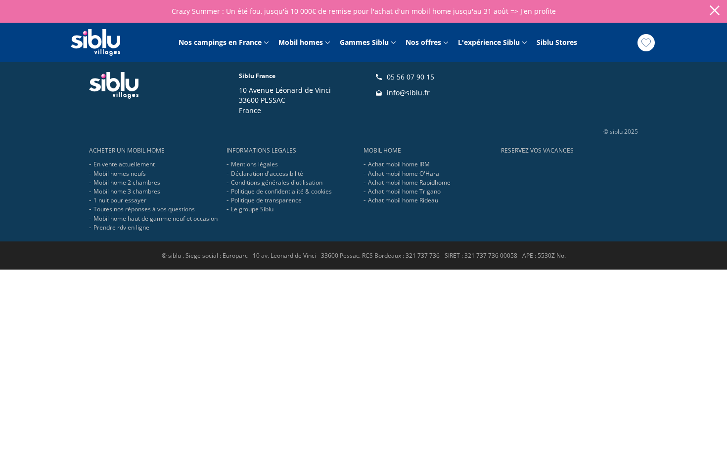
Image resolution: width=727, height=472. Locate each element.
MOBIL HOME (382, 150)
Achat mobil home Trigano (404, 191)
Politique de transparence (266, 200)
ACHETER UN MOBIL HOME (127, 150)
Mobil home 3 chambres (126, 191)
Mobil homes (300, 42)
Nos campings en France (220, 42)
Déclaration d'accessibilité (267, 173)
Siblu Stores (557, 42)
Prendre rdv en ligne (121, 227)
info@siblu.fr (408, 92)
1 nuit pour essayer (119, 200)
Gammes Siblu (364, 42)
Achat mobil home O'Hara (403, 173)
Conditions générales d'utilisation (276, 182)
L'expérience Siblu (489, 42)
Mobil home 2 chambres (126, 182)
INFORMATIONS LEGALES (261, 150)
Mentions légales (254, 164)
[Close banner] (714, 11)
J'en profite (538, 11)
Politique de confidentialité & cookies (281, 191)
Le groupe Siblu (252, 209)
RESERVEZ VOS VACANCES (537, 150)
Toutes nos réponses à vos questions (144, 209)
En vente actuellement (124, 164)
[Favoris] (646, 42)
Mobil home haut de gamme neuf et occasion (155, 218)
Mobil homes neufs (119, 173)
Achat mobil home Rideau (403, 200)
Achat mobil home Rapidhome (409, 182)
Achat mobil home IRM (399, 164)
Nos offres (423, 42)
